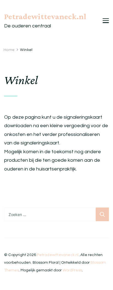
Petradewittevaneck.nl (45, 16)
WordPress (72, 270)
